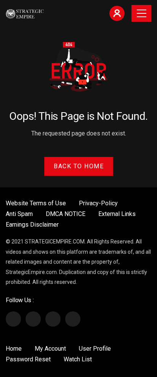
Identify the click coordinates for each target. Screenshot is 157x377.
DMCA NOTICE (65, 214)
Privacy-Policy (98, 203)
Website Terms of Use (36, 203)
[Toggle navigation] (141, 13)
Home (14, 348)
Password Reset (28, 359)
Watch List (78, 359)
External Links (117, 214)
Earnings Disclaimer (32, 224)
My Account (50, 348)
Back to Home (79, 166)
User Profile (95, 348)
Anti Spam (19, 214)
